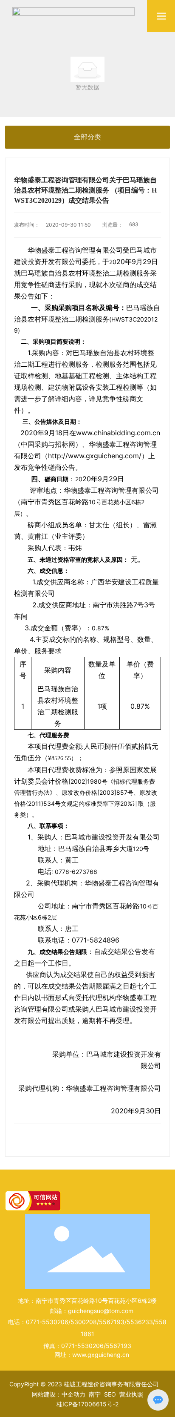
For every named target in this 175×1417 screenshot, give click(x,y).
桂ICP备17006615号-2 (87, 1404)
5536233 (140, 1321)
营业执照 (131, 1394)
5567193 (111, 1321)
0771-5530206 (47, 1321)
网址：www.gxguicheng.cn (91, 1354)
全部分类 (87, 137)
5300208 (84, 1321)
